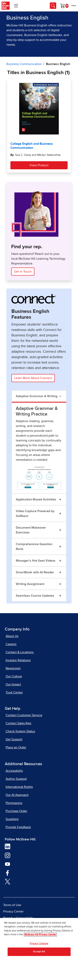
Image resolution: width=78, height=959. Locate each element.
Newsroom (13, 668)
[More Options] (73, 5)
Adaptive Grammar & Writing (36, 396)
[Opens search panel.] (53, 5)
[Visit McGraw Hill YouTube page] (7, 863)
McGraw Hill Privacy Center (40, 934)
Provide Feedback (18, 827)
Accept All (39, 951)
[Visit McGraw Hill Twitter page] (7, 881)
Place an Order (16, 747)
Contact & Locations (20, 652)
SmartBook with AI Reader (35, 572)
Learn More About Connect (33, 378)
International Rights (19, 786)
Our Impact (13, 684)
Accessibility (14, 770)
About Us (12, 636)
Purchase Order (16, 811)
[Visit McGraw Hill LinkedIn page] (7, 846)
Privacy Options (39, 943)
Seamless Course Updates (35, 595)
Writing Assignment (30, 584)
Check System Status (20, 731)
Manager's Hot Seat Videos (35, 560)
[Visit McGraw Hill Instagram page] (7, 855)
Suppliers (12, 819)
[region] (39, 938)
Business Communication (24, 64)
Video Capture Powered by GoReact (35, 513)
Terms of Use (12, 905)
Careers (11, 644)
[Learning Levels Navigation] (16, 5)
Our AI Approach (17, 795)
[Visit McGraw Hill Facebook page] (7, 872)
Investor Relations (18, 660)
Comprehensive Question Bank (34, 547)
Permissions (14, 803)
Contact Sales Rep (18, 723)
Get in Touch (23, 271)
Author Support (16, 778)
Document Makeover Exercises (31, 530)
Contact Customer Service (24, 715)
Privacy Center (13, 911)
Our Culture (14, 676)
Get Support (14, 739)
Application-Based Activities (36, 499)
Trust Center (14, 692)
